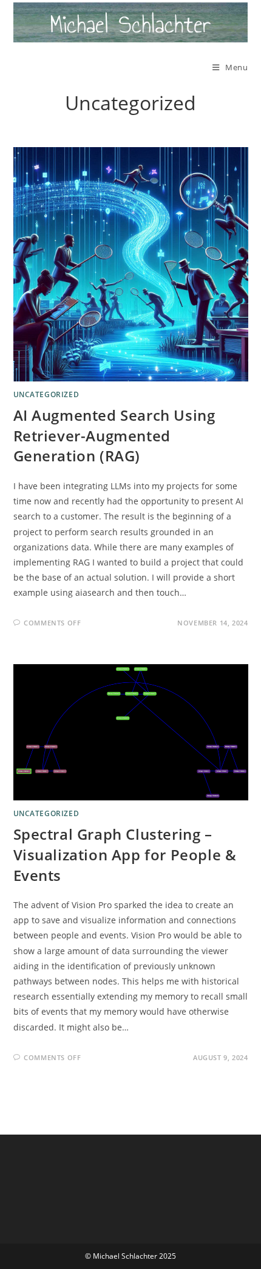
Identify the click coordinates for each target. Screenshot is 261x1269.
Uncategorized (46, 394)
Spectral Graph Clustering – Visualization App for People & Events (125, 854)
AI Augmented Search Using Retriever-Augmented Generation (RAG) (114, 435)
